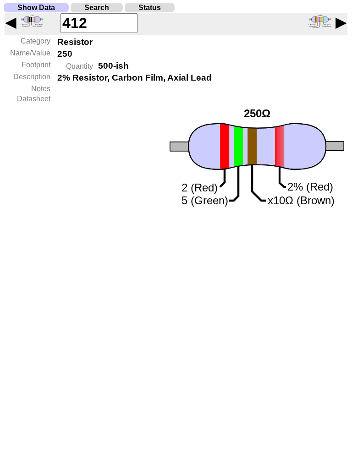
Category (35, 41)
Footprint (36, 65)
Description (31, 77)
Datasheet (33, 99)
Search (96, 7)
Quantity (79, 66)
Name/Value (30, 53)
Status (149, 7)
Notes (40, 89)
